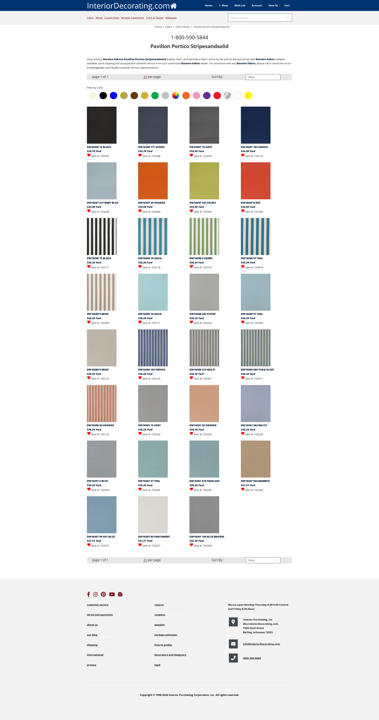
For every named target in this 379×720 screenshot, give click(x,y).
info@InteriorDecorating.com (261, 644)
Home (208, 5)
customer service (97, 604)
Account (257, 5)
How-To (273, 5)
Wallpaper (171, 17)
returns (159, 604)
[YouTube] (112, 595)
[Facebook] (88, 595)
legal (157, 665)
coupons (159, 614)
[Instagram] (95, 595)
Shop (225, 5)
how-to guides (163, 645)
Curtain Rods (111, 17)
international (95, 654)
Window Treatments (132, 17)
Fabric (90, 17)
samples (159, 624)
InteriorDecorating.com (128, 5)
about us (92, 624)
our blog (92, 634)
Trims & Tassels (154, 17)
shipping (92, 645)
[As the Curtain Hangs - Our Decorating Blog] (120, 595)
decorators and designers (170, 654)
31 (145, 77)
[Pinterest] (103, 595)
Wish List (239, 5)
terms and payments (100, 614)
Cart (287, 5)
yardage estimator (166, 634)
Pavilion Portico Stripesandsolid (211, 26)
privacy (91, 665)
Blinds (99, 17)
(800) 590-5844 (252, 658)
